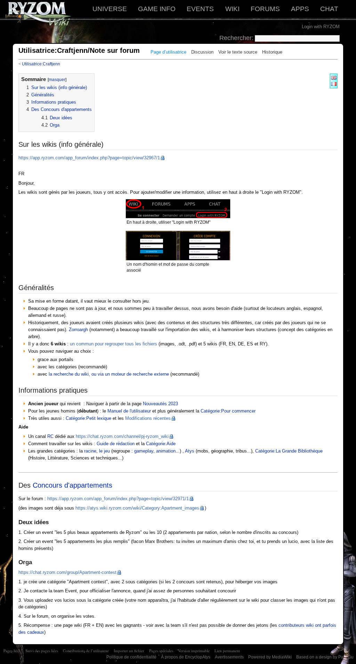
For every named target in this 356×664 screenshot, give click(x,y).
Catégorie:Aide (161, 443)
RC (50, 436)
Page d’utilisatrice (168, 52)
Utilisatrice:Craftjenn (41, 64)
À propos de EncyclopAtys (185, 657)
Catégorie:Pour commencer (228, 411)
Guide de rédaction (116, 443)
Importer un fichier (129, 650)
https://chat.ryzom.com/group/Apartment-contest (67, 572)
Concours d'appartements (72, 485)
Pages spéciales (161, 650)
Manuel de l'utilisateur (129, 411)
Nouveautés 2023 (160, 403)
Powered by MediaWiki (270, 657)
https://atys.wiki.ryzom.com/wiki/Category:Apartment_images (137, 508)
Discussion (202, 52)
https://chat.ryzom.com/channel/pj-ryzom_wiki (122, 436)
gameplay (143, 451)
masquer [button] (57, 79)
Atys (189, 451)
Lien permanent (227, 650)
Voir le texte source (237, 52)
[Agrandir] (226, 221)
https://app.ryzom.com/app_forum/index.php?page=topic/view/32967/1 (89, 157)
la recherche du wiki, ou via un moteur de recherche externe (109, 374)
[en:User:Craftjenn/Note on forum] (334, 77)
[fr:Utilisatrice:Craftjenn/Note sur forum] (334, 83)
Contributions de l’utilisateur (86, 650)
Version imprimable (194, 650)
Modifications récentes (148, 418)
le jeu (104, 451)
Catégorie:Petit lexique (88, 418)
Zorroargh (78, 329)
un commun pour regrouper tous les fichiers (113, 343)
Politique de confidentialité (131, 657)
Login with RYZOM (321, 26)
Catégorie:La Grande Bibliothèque (289, 451)
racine (90, 451)
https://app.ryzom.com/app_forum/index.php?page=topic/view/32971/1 (118, 498)
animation (166, 451)
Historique (272, 52)
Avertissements (229, 657)
